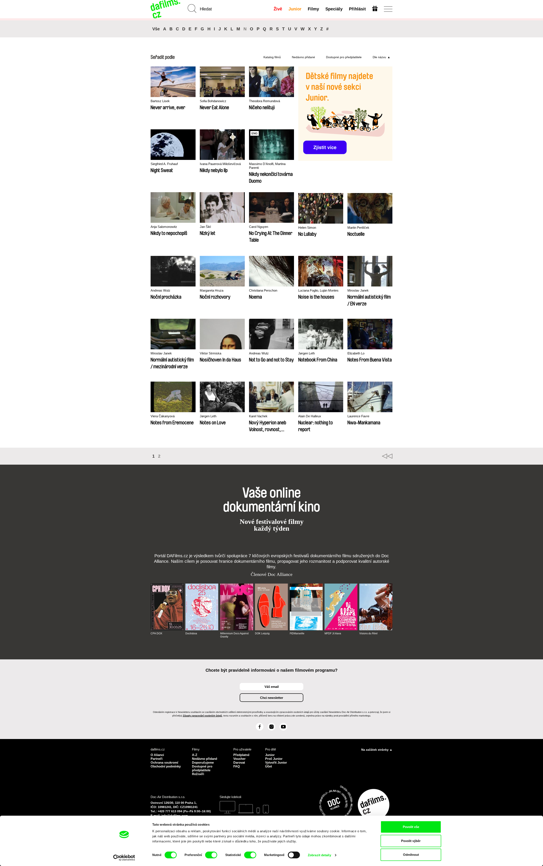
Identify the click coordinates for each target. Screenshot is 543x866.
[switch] (211, 855)
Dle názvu (379, 57)
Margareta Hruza (211, 290)
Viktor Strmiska (210, 353)
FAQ (236, 766)
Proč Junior (274, 758)
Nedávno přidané (303, 57)
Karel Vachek (258, 416)
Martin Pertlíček (358, 227)
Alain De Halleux (309, 416)
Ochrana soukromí (164, 762)
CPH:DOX (156, 633)
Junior (294, 9)
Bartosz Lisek (160, 101)
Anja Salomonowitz (164, 226)
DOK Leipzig (262, 633)
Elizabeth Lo (355, 353)
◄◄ (387, 456)
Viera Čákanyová (163, 416)
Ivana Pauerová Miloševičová (220, 164)
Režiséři (198, 774)
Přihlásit (357, 9)
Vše (156, 29)
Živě (278, 9)
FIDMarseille (297, 633)
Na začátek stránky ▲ (376, 749)
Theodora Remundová (264, 101)
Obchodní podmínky (166, 766)
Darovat (239, 762)
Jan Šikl (205, 226)
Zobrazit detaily (319, 855)
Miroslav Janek (358, 290)
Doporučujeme (203, 762)
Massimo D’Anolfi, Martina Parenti (267, 165)
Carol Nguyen (258, 226)
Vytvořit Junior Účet (276, 764)
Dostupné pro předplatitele (344, 57)
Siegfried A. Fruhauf (164, 164)
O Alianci (157, 755)
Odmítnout (411, 854)
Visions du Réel (368, 633)
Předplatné (241, 755)
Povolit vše (411, 827)
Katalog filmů (272, 57)
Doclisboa (191, 633)
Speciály (334, 9)
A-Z (194, 755)
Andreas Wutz (160, 290)
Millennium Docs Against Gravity (234, 635)
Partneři (156, 758)
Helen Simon (307, 227)
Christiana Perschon (263, 290)
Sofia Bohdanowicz (213, 101)
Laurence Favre (358, 416)
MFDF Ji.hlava (333, 633)
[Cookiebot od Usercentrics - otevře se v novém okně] (124, 858)
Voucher (239, 758)
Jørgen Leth (306, 353)
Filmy (313, 9)
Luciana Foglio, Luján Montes (318, 290)
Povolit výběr (411, 841)
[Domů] (166, 9)
